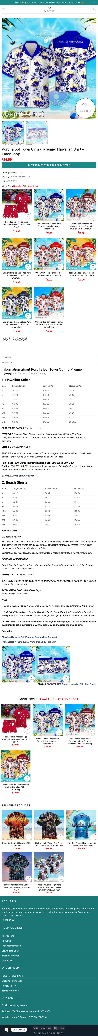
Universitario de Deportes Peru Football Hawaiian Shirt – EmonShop (17, 275)
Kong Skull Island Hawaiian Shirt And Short (16, 844)
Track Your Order (10, 955)
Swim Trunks (21, 593)
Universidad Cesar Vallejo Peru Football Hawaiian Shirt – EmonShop (17, 324)
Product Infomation (11, 945)
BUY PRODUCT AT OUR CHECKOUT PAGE (49, 165)
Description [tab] (7, 357)
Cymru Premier (11, 181)
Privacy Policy (9, 986)
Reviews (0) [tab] (7, 362)
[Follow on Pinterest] (13, 920)
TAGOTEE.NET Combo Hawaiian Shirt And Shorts (71, 684)
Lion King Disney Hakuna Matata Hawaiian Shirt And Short (81, 844)
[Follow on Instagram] (6, 920)
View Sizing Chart (10, 950)
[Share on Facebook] (9, 339)
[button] (3, 9)
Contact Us (7, 960)
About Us (6, 940)
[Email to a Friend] (18, 339)
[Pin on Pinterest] (22, 339)
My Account (8, 936)
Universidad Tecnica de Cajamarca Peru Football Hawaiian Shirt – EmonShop (81, 226)
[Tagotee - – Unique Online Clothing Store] (49, 9)
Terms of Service (10, 990)
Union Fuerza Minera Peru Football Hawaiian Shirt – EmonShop (49, 226)
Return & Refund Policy (13, 976)
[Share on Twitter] (14, 339)
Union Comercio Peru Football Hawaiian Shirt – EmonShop (49, 274)
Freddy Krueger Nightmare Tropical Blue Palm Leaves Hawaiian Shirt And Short (49, 887)
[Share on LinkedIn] (26, 339)
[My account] (94, 9)
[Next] (91, 69)
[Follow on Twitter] (10, 920)
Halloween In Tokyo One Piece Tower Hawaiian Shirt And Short (49, 844)
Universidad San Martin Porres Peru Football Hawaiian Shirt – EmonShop (49, 324)
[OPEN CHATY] (6, 1029)
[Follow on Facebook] (3, 920)
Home (4, 145)
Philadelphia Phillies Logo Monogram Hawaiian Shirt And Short (16, 224)
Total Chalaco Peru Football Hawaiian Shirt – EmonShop (81, 274)
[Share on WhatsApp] (5, 339)
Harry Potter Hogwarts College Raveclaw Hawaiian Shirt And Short (17, 887)
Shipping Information (12, 981)
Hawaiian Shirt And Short (22, 145)
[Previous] (7, 69)
